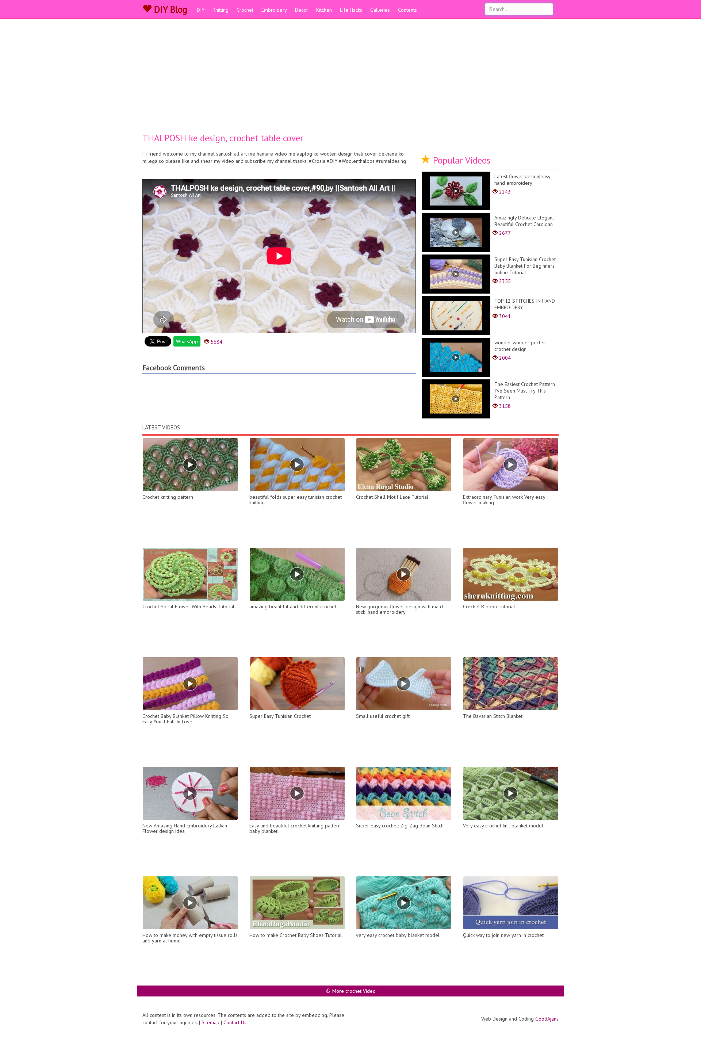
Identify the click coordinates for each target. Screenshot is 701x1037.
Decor (301, 10)
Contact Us (234, 1022)
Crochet (245, 10)
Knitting (220, 10)
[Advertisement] (350, 78)
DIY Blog (169, 9)
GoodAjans (547, 1018)
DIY (200, 10)
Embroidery (274, 10)
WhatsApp (187, 341)
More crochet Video (353, 991)
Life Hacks (351, 10)
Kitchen (324, 10)
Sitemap (210, 1022)
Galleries (380, 10)
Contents (407, 10)
